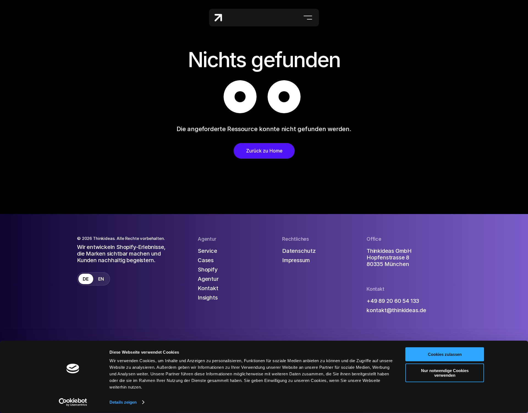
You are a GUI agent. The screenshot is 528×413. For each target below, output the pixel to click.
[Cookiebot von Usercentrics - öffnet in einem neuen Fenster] (73, 402)
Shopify (208, 269)
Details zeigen (123, 402)
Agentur (208, 278)
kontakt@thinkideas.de (396, 310)
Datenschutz (299, 250)
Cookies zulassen (445, 354)
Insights (208, 297)
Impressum (296, 260)
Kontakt (208, 288)
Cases (206, 260)
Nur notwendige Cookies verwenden (445, 372)
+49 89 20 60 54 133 (393, 300)
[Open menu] (307, 17)
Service (207, 250)
